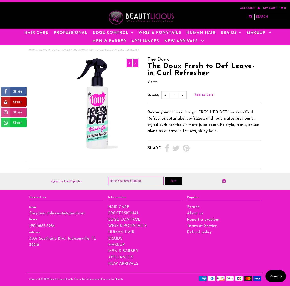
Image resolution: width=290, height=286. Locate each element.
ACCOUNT (248, 8)
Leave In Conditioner (54, 50)
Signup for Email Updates (66, 181)
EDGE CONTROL (111, 33)
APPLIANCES (145, 41)
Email (32, 207)
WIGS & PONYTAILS (159, 33)
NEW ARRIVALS (181, 41)
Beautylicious (57, 279)
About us (195, 213)
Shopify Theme (73, 279)
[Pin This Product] (186, 148)
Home (33, 50)
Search (193, 207)
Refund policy (199, 232)
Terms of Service (202, 226)
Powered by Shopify (112, 279)
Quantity (153, 95)
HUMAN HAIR (201, 33)
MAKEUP (257, 33)
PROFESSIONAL (71, 33)
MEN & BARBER (109, 41)
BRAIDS (229, 33)
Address (34, 232)
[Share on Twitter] (176, 148)
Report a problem (203, 220)
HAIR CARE (36, 33)
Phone (33, 219)
